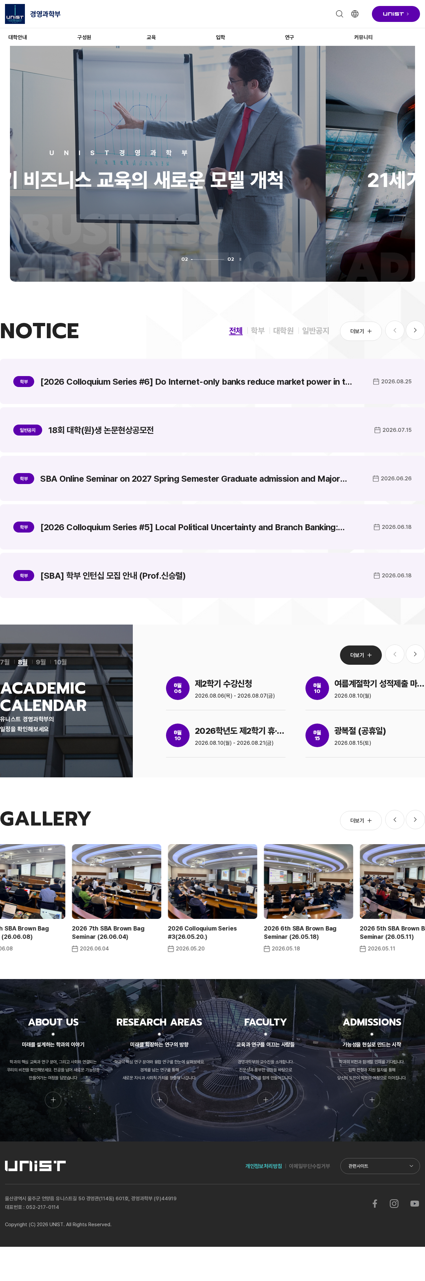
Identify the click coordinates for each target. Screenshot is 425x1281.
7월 (5, 662)
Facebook (375, 1203)
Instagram (394, 1203)
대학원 (283, 330)
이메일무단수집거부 (309, 1166)
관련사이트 (358, 1166)
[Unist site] (396, 14)
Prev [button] (394, 819)
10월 (60, 662)
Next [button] (415, 330)
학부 (258, 330)
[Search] (339, 14)
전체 (236, 330)
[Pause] (240, 259)
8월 (23, 662)
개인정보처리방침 (263, 1166)
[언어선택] (355, 14)
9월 (41, 662)
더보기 (357, 331)
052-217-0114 (42, 1207)
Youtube (414, 1203)
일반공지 (316, 330)
